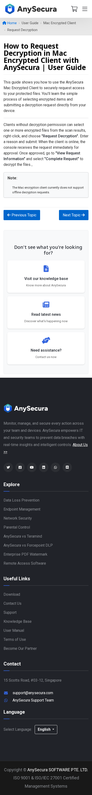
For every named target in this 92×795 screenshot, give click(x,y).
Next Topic (72, 215)
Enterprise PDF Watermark (25, 554)
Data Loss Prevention (21, 500)
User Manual (14, 630)
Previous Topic (23, 215)
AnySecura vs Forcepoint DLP (28, 545)
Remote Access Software (25, 563)
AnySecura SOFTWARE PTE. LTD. (57, 769)
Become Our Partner (20, 648)
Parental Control (17, 527)
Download (12, 594)
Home (11, 23)
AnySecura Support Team (33, 700)
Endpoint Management (22, 509)
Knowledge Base (18, 621)
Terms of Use (15, 639)
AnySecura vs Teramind (23, 536)
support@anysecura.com (33, 693)
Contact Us (12, 603)
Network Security (18, 518)
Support (10, 612)
